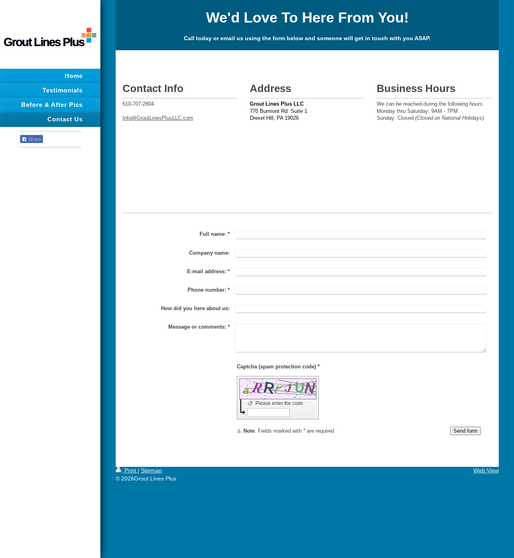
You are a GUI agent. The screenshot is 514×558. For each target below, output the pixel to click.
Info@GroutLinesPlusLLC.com (157, 118)
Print (130, 470)
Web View (486, 470)
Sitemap (151, 470)
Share (34, 139)
